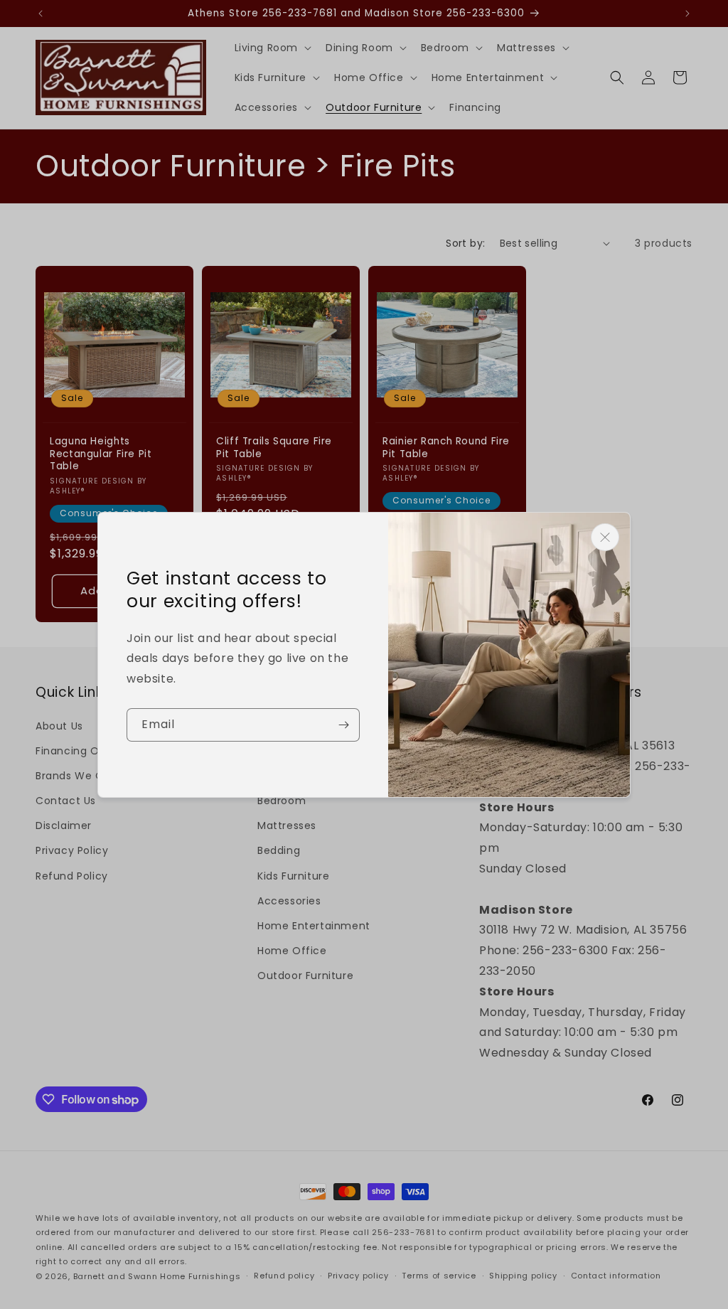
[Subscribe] (343, 725)
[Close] (605, 537)
